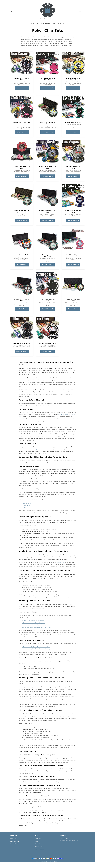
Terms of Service (39, 849)
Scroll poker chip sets (39, 449)
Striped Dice (25, 507)
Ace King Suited (26, 503)
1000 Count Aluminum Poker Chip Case (34, 625)
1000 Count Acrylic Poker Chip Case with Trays (36, 649)
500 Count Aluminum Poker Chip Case (33, 620)
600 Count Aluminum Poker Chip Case (33, 623)
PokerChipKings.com (44, 861)
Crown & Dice (26, 505)
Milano (60, 414)
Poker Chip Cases (15, 843)
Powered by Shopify (54, 861)
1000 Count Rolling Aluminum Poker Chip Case (36, 627)
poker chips (52, 810)
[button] (12, 11)
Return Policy (39, 843)
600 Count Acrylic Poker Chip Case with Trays (36, 647)
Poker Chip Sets (14, 841)
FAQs (36, 841)
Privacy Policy (39, 846)
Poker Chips (13, 838)
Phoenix (65, 414)
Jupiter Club (60, 562)
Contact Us (38, 838)
